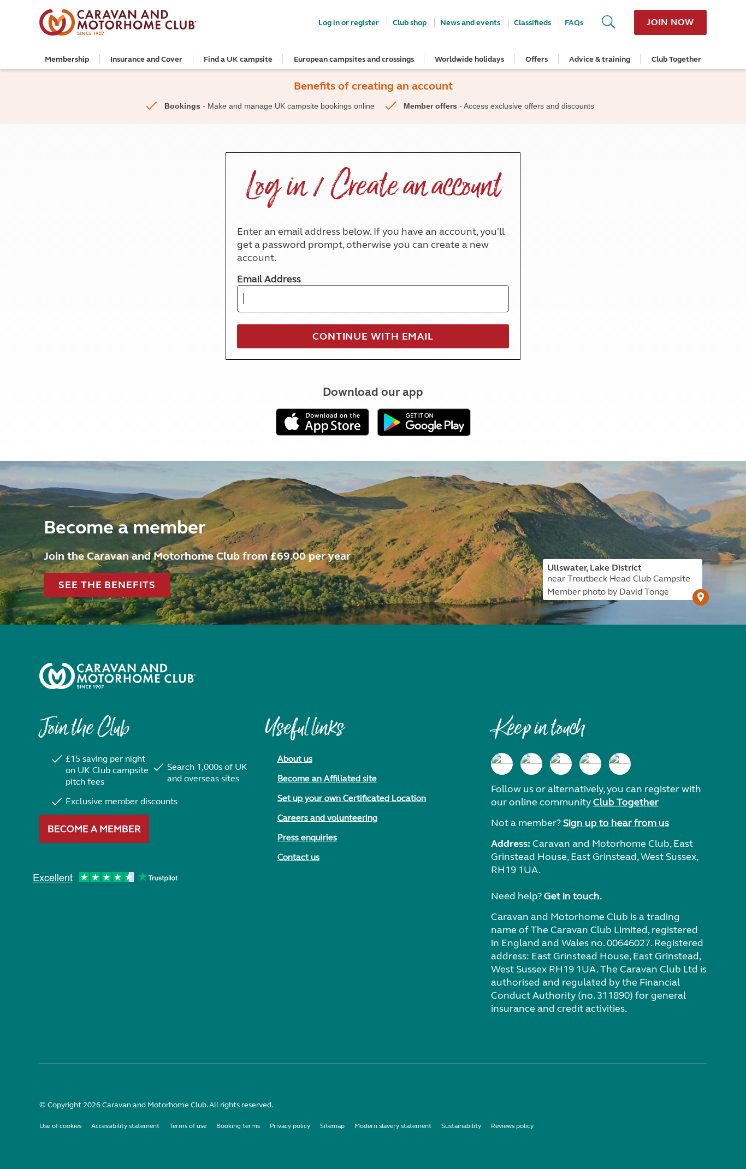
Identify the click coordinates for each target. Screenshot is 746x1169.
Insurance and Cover (146, 59)
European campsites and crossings (354, 59)
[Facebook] (502, 764)
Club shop (410, 22)
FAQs (574, 22)
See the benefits (106, 585)
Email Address (269, 279)
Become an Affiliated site (327, 778)
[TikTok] (620, 764)
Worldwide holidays (469, 59)
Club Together (676, 59)
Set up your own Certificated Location (351, 798)
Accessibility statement (125, 1126)
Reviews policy (512, 1126)
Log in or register (348, 22)
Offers (536, 59)
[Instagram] (531, 764)
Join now (670, 22)
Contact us (298, 857)
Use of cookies (60, 1126)
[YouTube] (590, 764)
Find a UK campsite (238, 59)
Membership (67, 59)
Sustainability (461, 1126)
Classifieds (532, 22)
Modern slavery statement (392, 1126)
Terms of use (187, 1126)
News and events (470, 22)
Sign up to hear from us (616, 823)
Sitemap (332, 1126)
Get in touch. (573, 896)
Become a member (94, 829)
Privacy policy (290, 1126)
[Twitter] (561, 764)
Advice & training (599, 59)
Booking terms (238, 1126)
